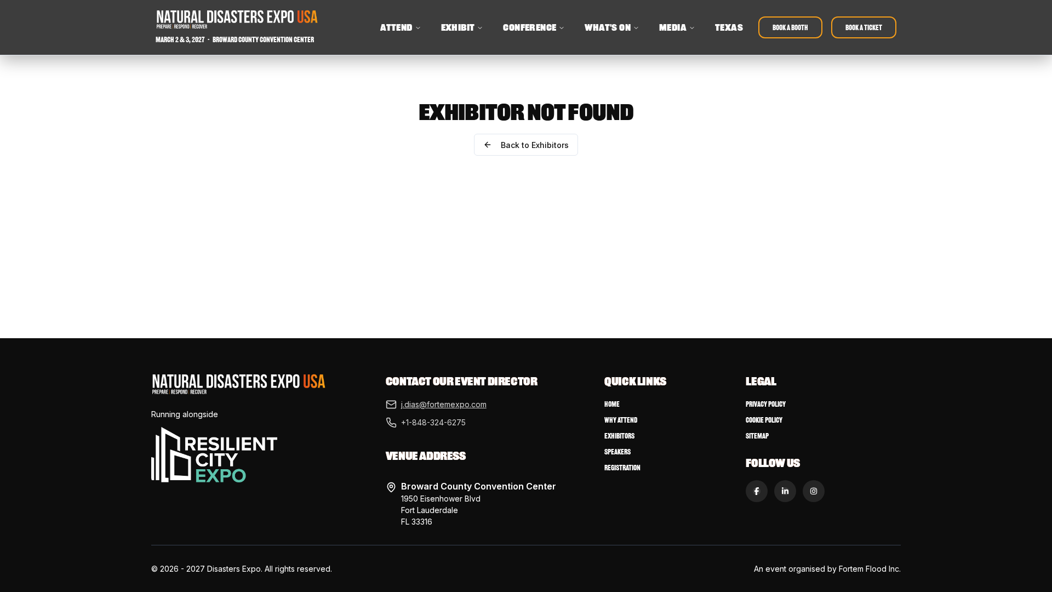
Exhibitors (619, 436)
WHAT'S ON (608, 27)
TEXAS (729, 27)
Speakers (617, 452)
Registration (622, 468)
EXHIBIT (458, 27)
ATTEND (396, 27)
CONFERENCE (529, 27)
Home (612, 404)
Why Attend (620, 420)
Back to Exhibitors (535, 145)
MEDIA (673, 27)
